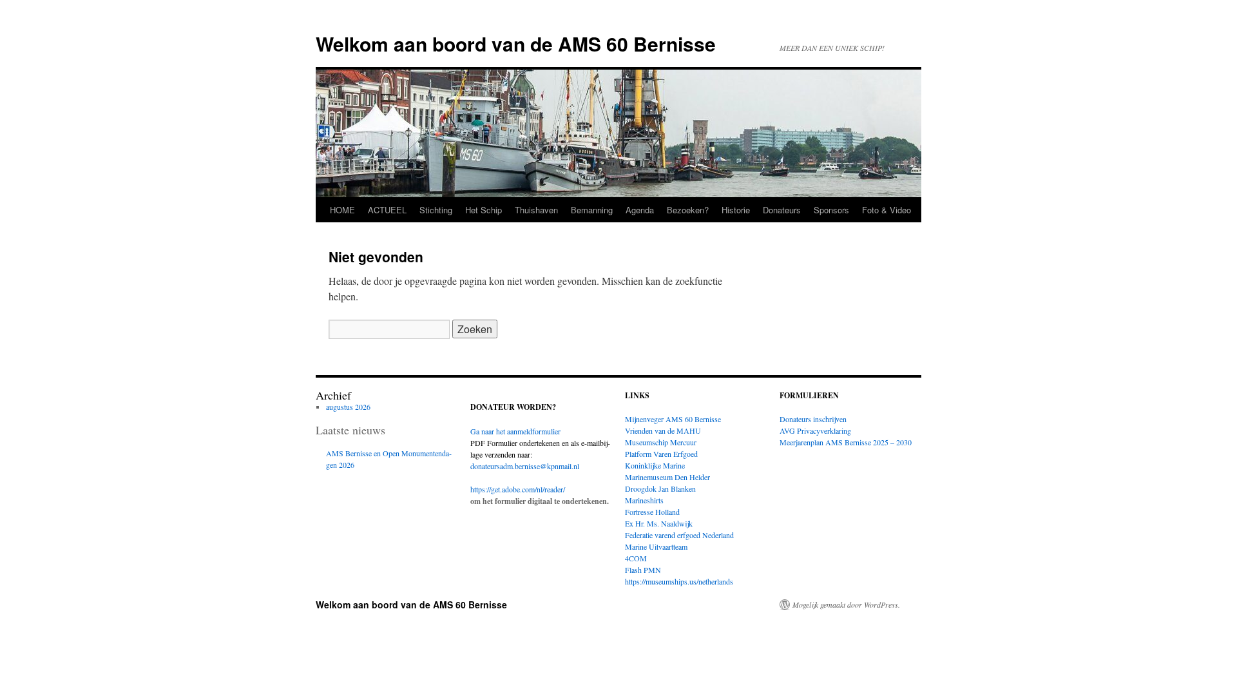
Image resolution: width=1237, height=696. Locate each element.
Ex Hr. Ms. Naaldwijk (659, 523)
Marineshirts (644, 500)
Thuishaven (536, 210)
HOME (342, 210)
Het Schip (483, 210)
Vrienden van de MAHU (663, 430)
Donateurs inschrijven (813, 419)
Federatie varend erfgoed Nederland (679, 535)
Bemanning (592, 210)
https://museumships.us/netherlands (679, 581)
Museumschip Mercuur (660, 442)
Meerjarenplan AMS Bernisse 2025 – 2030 (846, 442)
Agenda (640, 210)
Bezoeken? (688, 210)
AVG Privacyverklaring (815, 430)
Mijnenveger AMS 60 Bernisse (673, 419)
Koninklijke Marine (655, 465)
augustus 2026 (348, 406)
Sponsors (831, 210)
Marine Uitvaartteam (656, 546)
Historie (736, 210)
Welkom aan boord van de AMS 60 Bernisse (516, 43)
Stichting (435, 210)
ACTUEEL (387, 210)
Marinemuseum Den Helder (667, 477)
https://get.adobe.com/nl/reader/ (517, 489)
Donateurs (782, 210)
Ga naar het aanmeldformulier (515, 431)
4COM (636, 558)
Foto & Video (886, 210)
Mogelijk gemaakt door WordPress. (846, 604)
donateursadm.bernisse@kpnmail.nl (524, 466)
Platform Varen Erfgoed (661, 454)
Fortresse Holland (652, 512)
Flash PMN (643, 570)
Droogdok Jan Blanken (660, 488)
